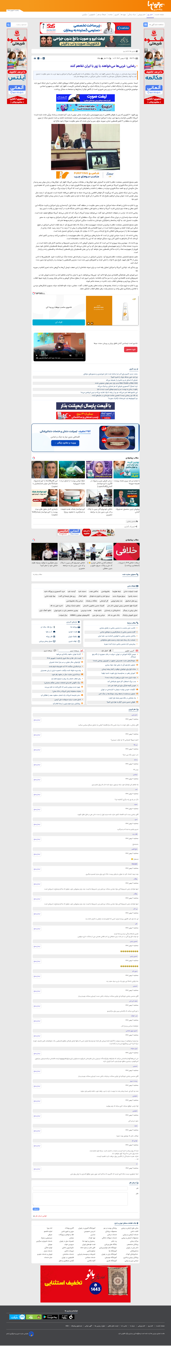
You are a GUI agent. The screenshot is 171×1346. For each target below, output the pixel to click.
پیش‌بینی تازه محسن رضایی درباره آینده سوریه (119, 644)
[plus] (43, 58)
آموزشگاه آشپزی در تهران (86, 1228)
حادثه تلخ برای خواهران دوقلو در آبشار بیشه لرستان (119, 669)
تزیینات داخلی (69, 1251)
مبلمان (71, 1238)
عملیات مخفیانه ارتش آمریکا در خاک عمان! (67, 691)
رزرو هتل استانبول (131, 601)
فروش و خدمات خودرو (44, 1254)
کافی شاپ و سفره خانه (87, 1247)
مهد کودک (92, 1238)
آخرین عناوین (129, 651)
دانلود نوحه (97, 610)
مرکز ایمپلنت (63, 615)
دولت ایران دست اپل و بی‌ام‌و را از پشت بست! (120, 677)
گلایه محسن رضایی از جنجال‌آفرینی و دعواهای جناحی (117, 632)
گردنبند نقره (71, 591)
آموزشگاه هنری (112, 1260)
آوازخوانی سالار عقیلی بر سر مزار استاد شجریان (64, 662)
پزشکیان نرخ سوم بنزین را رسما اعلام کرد (66, 703)
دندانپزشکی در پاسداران (112, 610)
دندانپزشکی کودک (132, 1254)
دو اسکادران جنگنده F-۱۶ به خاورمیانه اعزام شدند (65, 666)
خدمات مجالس (90, 1257)
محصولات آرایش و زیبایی (129, 1238)
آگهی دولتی (88, 1326)
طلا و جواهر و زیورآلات (66, 1234)
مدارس (93, 1234)
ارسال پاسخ (37, 720)
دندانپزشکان (134, 1251)
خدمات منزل (48, 1251)
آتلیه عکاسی (91, 1260)
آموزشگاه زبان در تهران (109, 1254)
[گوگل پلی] (50, 1317)
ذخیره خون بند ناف (56, 605)
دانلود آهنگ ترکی (45, 610)
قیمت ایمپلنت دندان (130, 591)
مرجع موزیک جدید (119, 596)
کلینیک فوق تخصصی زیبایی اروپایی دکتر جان (122, 605)
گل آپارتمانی (104, 601)
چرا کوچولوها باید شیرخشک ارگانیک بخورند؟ (123, 398)
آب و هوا (49, 631)
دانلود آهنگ (82, 596)
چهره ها (123, 14)
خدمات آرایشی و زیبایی (130, 1234)
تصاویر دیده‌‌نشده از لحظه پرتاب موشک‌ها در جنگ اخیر (117, 694)
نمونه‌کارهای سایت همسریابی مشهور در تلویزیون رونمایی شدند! (114, 661)
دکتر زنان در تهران (132, 1247)
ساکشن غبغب (93, 591)
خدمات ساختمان (68, 1254)
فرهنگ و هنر (101, 14)
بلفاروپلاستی (105, 591)
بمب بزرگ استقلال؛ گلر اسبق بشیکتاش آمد (121, 681)
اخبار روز (150, 14)
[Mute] (92, 323)
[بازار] (34, 1317)
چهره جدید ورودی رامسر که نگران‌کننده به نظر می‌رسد (62, 687)
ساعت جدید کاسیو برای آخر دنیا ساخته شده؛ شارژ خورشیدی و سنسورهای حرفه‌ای (110, 374)
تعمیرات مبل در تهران (66, 1241)
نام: (137, 1188)
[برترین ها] (155, 6)
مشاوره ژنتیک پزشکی (73, 605)
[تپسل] (33, 293)
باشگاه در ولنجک (91, 601)
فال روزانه (49, 636)
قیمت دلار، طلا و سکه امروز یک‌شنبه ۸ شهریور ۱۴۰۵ (64, 658)
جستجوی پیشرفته (76, 1326)
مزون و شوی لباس (67, 1231)
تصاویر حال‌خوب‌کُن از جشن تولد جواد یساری (120, 665)
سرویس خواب (69, 1244)
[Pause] (88, 323)
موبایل (50, 1244)
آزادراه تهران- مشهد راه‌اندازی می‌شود (68, 654)
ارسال (36, 1209)
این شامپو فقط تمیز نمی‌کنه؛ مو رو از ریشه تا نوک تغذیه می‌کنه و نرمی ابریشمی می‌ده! (109, 392)
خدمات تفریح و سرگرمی (44, 1241)
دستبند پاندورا (132, 596)
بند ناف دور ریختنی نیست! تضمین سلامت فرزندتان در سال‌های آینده (115, 395)
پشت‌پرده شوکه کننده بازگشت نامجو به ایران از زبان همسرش (61, 670)
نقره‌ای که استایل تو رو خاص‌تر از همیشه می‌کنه (122, 380)
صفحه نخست (159, 14)
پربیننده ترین (74, 651)
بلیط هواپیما (117, 591)
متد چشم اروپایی (116, 601)
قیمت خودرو (73, 631)
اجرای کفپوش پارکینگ (130, 615)
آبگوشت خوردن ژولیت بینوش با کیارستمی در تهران (118, 689)
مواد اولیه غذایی (50, 596)
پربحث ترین (48, 651)
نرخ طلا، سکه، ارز (46, 627)
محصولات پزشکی (111, 1231)
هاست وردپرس (86, 610)
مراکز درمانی (134, 1241)
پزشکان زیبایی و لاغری (130, 1257)
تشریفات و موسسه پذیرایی (86, 1254)
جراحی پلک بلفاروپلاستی (74, 601)
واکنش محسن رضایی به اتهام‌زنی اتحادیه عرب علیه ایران (116, 636)
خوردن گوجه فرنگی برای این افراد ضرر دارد (122, 685)
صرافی (50, 1234)
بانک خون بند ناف (114, 615)
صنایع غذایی (91, 1251)
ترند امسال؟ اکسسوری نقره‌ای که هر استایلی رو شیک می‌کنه (118, 386)
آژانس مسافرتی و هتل (66, 1260)
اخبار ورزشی (142, 14)
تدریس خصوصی (89, 1231)
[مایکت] (17, 1317)
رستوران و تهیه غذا (88, 1241)
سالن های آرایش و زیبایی (129, 1228)
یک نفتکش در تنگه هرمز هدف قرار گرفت (122, 698)
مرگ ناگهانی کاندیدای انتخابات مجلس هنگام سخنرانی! (62, 682)
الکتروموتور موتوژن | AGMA (79, 615)
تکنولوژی (92, 14)
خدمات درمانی (112, 1234)
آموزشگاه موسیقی (111, 1257)
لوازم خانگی (48, 1247)
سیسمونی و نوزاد (46, 1238)
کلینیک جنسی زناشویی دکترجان (93, 605)
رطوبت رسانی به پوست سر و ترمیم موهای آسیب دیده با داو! (117, 389)
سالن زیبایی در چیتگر (130, 610)
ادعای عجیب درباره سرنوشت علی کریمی (67, 699)
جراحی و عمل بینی (98, 615)
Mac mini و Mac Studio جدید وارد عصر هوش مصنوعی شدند (116, 383)
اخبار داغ (105, 651)
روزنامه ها (73, 627)
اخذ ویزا (49, 1228)
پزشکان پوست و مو (110, 1228)
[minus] (38, 58)
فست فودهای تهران (88, 1244)
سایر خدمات (48, 1257)
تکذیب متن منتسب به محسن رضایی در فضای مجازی (117, 628)
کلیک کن (58, 322)
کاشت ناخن (134, 1231)
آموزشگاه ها (113, 1251)
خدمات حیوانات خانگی (109, 1238)
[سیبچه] (67, 1317)
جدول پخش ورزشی (45, 641)
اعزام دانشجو (48, 1231)
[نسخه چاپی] (35, 58)
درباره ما (132, 1326)
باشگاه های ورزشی (110, 1244)
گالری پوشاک (69, 1228)
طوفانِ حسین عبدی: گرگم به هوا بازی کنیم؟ (121, 702)
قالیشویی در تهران (68, 1257)
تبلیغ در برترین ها (100, 1326)
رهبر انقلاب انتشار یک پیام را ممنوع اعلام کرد (66, 678)
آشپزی (117, 14)
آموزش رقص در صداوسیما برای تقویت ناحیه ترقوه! (118, 673)
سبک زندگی (132, 14)
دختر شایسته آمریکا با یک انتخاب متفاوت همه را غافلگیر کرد (60, 695)
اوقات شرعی (73, 641)
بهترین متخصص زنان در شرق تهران (66, 610)
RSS (67, 1326)
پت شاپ (114, 1241)
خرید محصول (130, 349)
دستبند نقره (82, 591)
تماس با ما (124, 1326)
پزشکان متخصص (132, 1244)
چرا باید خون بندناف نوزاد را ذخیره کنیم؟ (124, 377)
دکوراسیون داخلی (68, 1247)
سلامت (110, 14)
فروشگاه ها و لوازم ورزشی (108, 1247)
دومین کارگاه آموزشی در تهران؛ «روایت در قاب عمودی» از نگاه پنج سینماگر (114, 655)
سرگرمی (85, 14)
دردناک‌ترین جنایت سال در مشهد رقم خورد (66, 674)
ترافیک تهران (72, 636)
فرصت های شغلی (113, 1326)
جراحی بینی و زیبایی (131, 1260)
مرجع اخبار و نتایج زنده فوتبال (100, 596)
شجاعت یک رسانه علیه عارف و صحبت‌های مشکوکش (118, 640)
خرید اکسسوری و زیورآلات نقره (54, 591)
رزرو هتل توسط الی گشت (66, 596)
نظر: (137, 1193)
